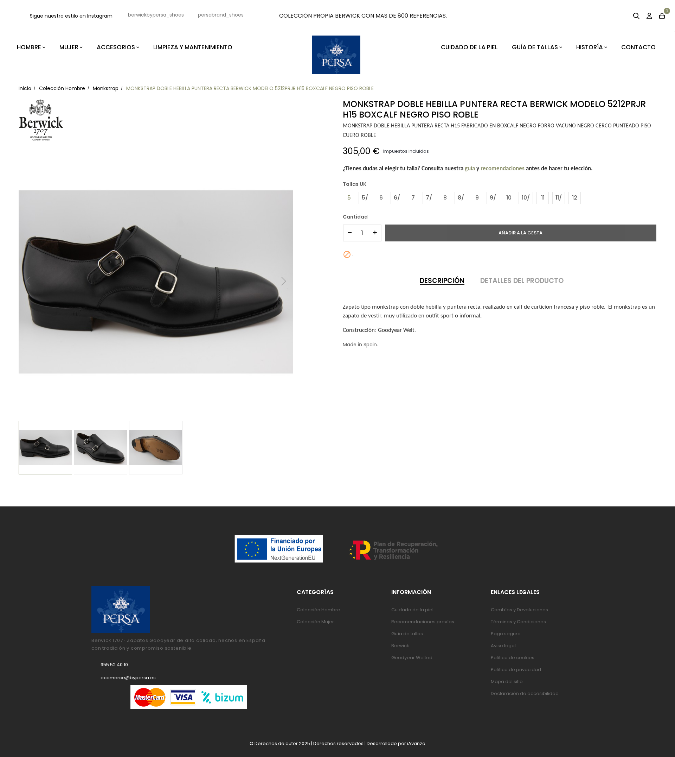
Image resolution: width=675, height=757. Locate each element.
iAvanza (416, 743)
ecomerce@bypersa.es (128, 677)
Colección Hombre (318, 609)
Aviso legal (503, 645)
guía (470, 169)
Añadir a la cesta (520, 232)
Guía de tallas (407, 633)
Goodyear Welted (411, 657)
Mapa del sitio (507, 681)
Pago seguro (506, 633)
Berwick (400, 645)
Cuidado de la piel (412, 609)
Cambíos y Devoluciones (519, 609)
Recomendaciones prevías (422, 621)
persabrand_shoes (221, 14)
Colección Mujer (315, 621)
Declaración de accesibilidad (525, 693)
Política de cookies (512, 657)
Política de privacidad (516, 669)
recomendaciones (503, 169)
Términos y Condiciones (518, 621)
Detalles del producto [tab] (522, 281)
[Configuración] (649, 16)
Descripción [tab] (442, 281)
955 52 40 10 (114, 664)
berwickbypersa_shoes (156, 14)
